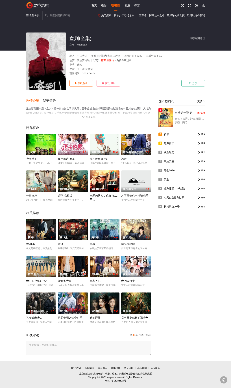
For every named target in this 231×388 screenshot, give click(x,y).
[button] (34, 101)
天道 (166, 179)
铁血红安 (169, 152)
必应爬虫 (155, 368)
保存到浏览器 (197, 38)
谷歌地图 (142, 368)
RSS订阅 (76, 368)
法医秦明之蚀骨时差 (70, 317)
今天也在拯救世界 (174, 197)
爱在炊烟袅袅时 (99, 158)
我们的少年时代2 (36, 280)
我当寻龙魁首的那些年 (134, 317)
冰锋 (124, 158)
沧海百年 (169, 143)
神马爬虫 (102, 368)
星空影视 (38, 5)
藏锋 (60, 244)
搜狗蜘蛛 (115, 368)
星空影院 (84, 373)
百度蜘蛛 (89, 368)
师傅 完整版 (65, 195)
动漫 (127, 5)
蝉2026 (30, 244)
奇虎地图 (129, 368)
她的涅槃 (95, 317)
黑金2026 (169, 170)
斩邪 (166, 134)
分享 (193, 83)
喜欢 (108, 83)
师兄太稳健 (128, 244)
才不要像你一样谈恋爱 (134, 195)
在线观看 (81, 83)
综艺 (137, 5)
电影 (104, 5)
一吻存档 (31, 195)
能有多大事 (64, 280)
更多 (201, 101)
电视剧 (115, 5)
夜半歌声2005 (66, 158)
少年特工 (31, 158)
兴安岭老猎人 (34, 317)
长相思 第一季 (172, 206)
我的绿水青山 (129, 280)
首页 (94, 5)
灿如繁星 (169, 161)
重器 (92, 244)
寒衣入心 (95, 280)
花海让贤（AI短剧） (175, 188)
